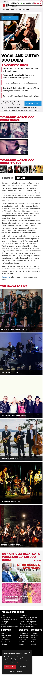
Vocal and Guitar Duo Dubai (19, 10)
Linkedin (33, 644)
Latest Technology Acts (28, 622)
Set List (21, 178)
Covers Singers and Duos (28, 110)
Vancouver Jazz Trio (9, 372)
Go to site (37, 3)
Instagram (34, 635)
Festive (3, 615)
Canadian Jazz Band (9, 458)
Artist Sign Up (23, 637)
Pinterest (34, 637)
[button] (3, 103)
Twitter (33, 640)
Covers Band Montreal (11, 545)
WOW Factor (5, 617)
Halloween (23, 615)
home (3, 10)
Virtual (3, 624)
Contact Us (4, 637)
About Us (4, 633)
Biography (7, 178)
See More (37, 560)
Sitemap (21, 644)
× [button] (29, 652)
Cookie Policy (23, 635)
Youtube (33, 642)
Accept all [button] (10, 667)
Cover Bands (12, 110)
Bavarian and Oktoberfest (29, 617)
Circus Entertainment (27, 626)
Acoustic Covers (23, 108)
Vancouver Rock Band (10, 502)
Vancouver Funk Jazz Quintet (13, 415)
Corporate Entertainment (9, 619)
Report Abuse (5, 640)
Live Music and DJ (9, 108)
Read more (18, 663)
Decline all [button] (24, 667)
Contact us (6, 277)
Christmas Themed (26, 619)
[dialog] (17, 662)
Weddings (4, 622)
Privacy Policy (23, 633)
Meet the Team (6, 635)
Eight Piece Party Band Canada (14, 329)
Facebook (34, 633)
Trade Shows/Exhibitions (9, 626)
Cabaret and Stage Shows (28, 624)
